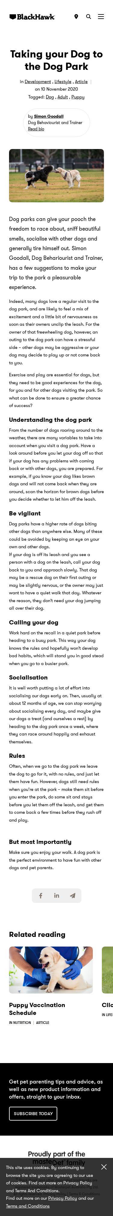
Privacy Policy (62, 1198)
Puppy (78, 97)
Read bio (36, 129)
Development (38, 81)
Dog (50, 97)
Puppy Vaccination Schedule (37, 1009)
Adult (63, 97)
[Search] (89, 16)
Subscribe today (33, 1113)
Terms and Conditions (28, 1206)
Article (81, 81)
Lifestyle (63, 81)
